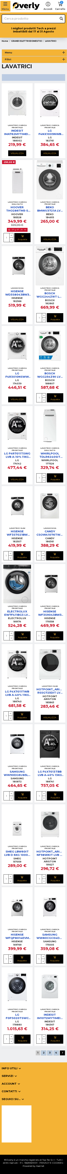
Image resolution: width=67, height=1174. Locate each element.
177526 (50, 463)
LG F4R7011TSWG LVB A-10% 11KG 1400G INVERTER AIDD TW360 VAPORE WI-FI (17, 455)
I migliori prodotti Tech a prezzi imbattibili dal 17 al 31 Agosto (33, 30)
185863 (50, 702)
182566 (17, 301)
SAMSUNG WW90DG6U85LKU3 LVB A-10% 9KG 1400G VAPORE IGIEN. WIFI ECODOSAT (17, 773)
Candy (49, 538)
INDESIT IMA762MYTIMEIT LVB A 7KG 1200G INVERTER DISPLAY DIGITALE (17, 132)
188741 (50, 781)
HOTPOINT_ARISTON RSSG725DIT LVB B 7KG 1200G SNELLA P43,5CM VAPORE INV (49, 691)
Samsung (17, 778)
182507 (17, 541)
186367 (50, 1024)
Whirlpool (49, 460)
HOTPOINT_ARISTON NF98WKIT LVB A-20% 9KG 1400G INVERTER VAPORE (49, 853)
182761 (50, 140)
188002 (17, 140)
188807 (49, 383)
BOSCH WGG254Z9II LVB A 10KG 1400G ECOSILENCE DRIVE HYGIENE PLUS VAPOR (50, 375)
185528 (17, 217)
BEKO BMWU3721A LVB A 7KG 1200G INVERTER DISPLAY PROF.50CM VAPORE (50, 209)
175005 (50, 944)
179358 (50, 621)
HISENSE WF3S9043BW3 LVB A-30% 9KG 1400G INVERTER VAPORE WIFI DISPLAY (50, 613)
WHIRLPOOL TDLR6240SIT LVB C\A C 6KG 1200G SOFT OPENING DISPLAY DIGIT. (50, 455)
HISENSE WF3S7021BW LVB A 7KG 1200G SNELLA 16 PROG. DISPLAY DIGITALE (17, 533)
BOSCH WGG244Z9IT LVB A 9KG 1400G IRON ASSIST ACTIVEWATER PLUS (49, 295)
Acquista (22, 239)
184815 (50, 217)
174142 (17, 463)
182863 (49, 303)
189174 (17, 621)
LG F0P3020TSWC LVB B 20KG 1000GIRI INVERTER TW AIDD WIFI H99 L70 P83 (17, 1016)
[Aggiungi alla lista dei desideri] (12, 121)
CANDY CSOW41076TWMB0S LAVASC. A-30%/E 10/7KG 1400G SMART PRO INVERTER (49, 533)
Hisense (17, 297)
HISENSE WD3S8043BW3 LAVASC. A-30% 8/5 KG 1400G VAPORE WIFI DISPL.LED (17, 293)
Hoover (17, 214)
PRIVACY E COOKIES (51, 1162)
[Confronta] (17, 121)
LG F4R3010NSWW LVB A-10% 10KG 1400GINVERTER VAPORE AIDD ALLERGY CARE (17, 375)
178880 (17, 1024)
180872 (17, 781)
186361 (50, 541)
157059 (17, 861)
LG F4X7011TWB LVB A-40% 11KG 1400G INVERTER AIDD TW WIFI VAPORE (17, 693)
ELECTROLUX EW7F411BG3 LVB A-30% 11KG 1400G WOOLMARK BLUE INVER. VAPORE (17, 613)
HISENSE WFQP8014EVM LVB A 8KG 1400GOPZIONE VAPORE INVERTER (17, 936)
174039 (17, 383)
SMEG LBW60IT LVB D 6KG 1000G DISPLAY (17, 853)
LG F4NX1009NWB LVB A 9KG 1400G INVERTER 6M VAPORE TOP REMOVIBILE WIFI (50, 132)
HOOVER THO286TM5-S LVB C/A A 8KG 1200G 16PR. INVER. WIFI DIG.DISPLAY (17, 209)
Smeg (17, 858)
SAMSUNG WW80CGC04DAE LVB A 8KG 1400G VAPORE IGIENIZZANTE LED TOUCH (49, 936)
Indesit (17, 137)
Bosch (50, 300)
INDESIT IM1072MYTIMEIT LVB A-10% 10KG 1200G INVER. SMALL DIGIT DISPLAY (50, 1016)
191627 (50, 864)
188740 (17, 701)
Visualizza (17, 153)
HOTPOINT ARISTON (50, 698)
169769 (17, 944)
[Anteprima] (21, 121)
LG (50, 137)
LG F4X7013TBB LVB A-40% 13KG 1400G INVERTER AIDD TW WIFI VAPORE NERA (50, 773)
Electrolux (17, 618)
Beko (50, 214)
